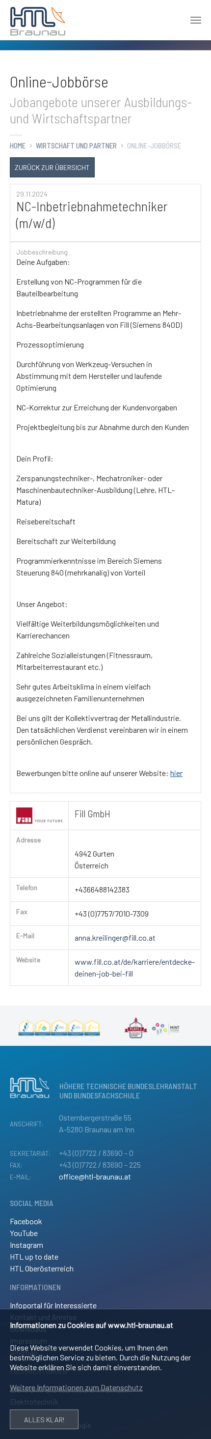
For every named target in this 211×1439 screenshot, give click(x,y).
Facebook (26, 1221)
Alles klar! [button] (44, 1419)
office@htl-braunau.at (95, 1176)
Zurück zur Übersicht (52, 167)
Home (18, 145)
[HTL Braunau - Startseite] (38, 20)
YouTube (24, 1233)
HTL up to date (34, 1256)
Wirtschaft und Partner (76, 145)
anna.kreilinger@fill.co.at (115, 937)
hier (176, 772)
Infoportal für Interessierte (53, 1305)
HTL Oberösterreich (42, 1268)
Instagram (26, 1244)
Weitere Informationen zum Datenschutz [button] (76, 1387)
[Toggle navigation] (195, 20)
